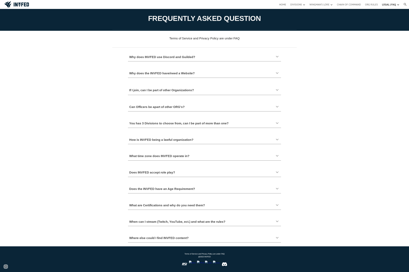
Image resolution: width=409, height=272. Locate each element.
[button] (405, 4)
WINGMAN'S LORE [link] (319, 4)
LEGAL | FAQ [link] (389, 4)
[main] (204, 18)
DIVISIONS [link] (296, 4)
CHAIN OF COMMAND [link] (349, 4)
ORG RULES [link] (371, 4)
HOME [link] (282, 4)
